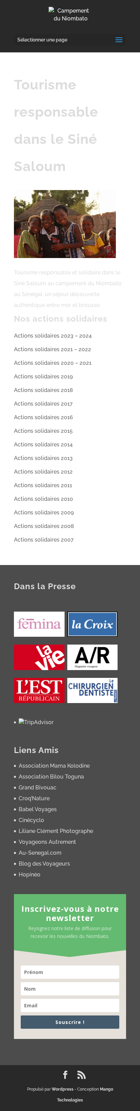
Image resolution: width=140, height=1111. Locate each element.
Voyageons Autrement (47, 842)
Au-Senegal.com (40, 853)
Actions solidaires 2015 (43, 431)
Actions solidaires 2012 (43, 471)
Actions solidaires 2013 (43, 458)
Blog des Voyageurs (44, 863)
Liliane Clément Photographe (56, 831)
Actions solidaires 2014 (43, 444)
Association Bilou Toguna (51, 776)
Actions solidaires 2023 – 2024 (53, 335)
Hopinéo (29, 874)
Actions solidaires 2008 (44, 526)
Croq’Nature (34, 798)
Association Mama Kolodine (54, 766)
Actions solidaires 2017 (43, 403)
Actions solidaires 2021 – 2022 (52, 349)
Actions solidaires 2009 (44, 512)
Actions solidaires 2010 (43, 499)
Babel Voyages (38, 809)
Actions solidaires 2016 (43, 417)
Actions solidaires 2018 (43, 390)
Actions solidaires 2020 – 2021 (52, 363)
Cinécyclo (31, 820)
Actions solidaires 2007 (44, 539)
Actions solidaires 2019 (43, 376)
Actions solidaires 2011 (43, 485)
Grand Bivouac (37, 787)
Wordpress (62, 1089)
